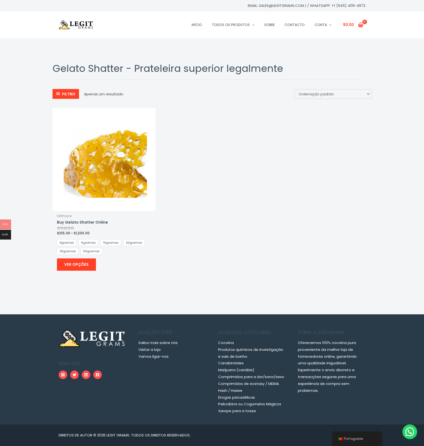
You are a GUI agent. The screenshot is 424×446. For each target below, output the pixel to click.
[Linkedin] (86, 374)
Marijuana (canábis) (236, 369)
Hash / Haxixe (230, 390)
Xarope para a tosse (237, 410)
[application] (252, 24)
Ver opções (76, 264)
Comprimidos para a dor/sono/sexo (251, 376)
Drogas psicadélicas (236, 397)
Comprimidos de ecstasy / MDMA (248, 383)
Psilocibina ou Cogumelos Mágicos (249, 404)
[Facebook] (97, 374)
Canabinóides (231, 363)
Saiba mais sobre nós (158, 342)
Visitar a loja (149, 349)
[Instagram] (63, 374)
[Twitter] (74, 374)
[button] (409, 431)
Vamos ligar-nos (153, 356)
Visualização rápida (104, 207)
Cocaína (226, 342)
